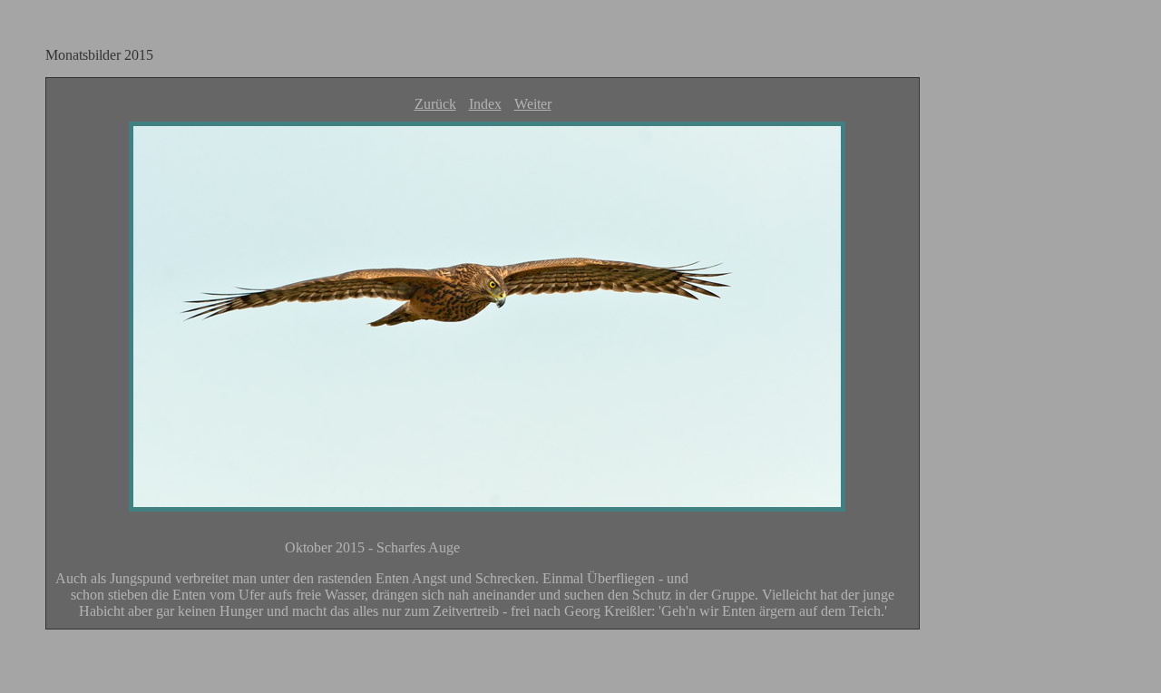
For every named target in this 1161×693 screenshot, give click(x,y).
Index (485, 104)
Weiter (532, 104)
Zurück (435, 104)
